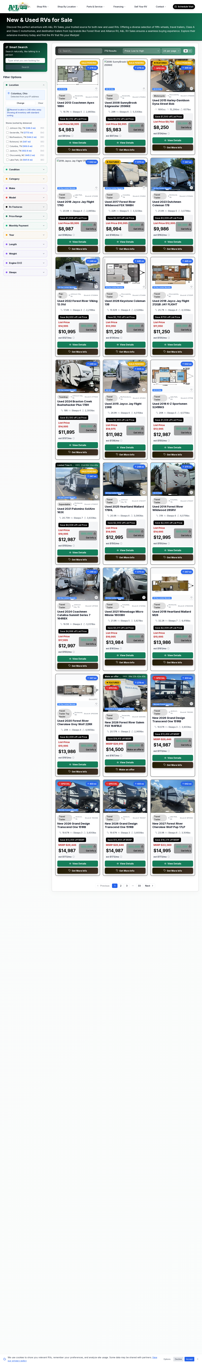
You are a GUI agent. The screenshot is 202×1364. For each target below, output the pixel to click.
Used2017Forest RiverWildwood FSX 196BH (120, 203)
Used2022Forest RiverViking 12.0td (77, 302)
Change (20, 103)
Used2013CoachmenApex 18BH (75, 104)
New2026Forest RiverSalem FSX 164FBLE (124, 724)
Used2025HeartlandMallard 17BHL (124, 508)
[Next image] (191, 75)
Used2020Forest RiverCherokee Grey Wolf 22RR (74, 722)
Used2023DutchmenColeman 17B (166, 203)
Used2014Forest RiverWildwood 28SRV (167, 508)
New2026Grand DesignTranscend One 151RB (168, 719)
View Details (79, 142)
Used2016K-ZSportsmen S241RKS (169, 405)
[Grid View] (186, 50)
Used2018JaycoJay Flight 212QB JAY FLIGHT (170, 302)
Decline (178, 1359)
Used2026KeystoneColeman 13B (125, 302)
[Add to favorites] (96, 88)
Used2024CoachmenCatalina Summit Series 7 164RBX (73, 615)
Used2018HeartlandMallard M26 (171, 613)
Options (167, 1359)
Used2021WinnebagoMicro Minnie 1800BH (124, 613)
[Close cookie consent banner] (198, 1359)
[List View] (190, 50)
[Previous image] (154, 75)
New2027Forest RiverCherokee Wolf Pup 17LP (168, 825)
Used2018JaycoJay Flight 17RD (75, 203)
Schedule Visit (185, 6)
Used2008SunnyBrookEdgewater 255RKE (121, 104)
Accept (189, 1359)
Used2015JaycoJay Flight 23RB (123, 405)
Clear (40, 103)
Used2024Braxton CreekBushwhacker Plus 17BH (74, 403)
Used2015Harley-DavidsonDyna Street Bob (170, 102)
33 (139, 885)
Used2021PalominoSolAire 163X (76, 510)
